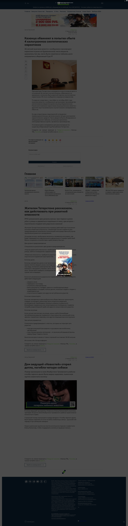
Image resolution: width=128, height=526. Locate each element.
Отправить (54, 162)
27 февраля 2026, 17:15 (71, 358)
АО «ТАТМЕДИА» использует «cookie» (59, 513)
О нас (56, 11)
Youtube (38, 132)
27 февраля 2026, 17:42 (71, 202)
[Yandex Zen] (26, 481)
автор (26, 201)
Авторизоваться (41, 166)
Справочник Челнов (74, 11)
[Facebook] (45, 481)
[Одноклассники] (26, 67)
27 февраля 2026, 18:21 (71, 31)
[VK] (30, 481)
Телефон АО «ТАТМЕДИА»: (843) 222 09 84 (87, 504)
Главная (27, 11)
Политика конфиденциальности (58, 518)
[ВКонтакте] (26, 61)
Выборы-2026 (96, 11)
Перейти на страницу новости (34, 349)
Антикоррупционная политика (84, 503)
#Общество (74, 29)
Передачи (49, 11)
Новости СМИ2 (89, 201)
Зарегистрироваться (68, 166)
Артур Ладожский (30, 29)
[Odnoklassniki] (41, 481)
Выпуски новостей (38, 11)
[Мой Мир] (26, 74)
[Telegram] (26, 64)
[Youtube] (37, 481)
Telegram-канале (63, 130)
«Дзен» (60, 132)
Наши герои (86, 11)
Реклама (63, 11)
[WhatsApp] (26, 71)
